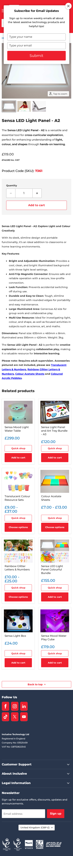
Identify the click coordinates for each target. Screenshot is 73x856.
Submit (36, 55)
